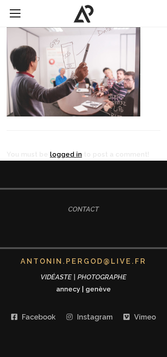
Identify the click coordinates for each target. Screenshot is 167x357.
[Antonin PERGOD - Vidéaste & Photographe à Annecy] (83, 13)
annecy (68, 289)
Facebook (39, 317)
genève (98, 289)
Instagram (95, 317)
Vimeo (145, 317)
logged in (66, 154)
